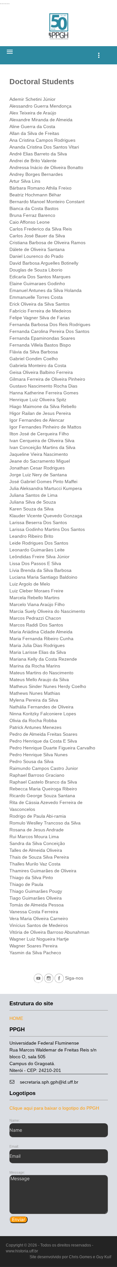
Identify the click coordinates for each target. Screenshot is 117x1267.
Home (16, 1018)
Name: (14, 1120)
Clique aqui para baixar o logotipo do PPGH (54, 1108)
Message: (17, 1172)
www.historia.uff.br (22, 1251)
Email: (14, 1146)
